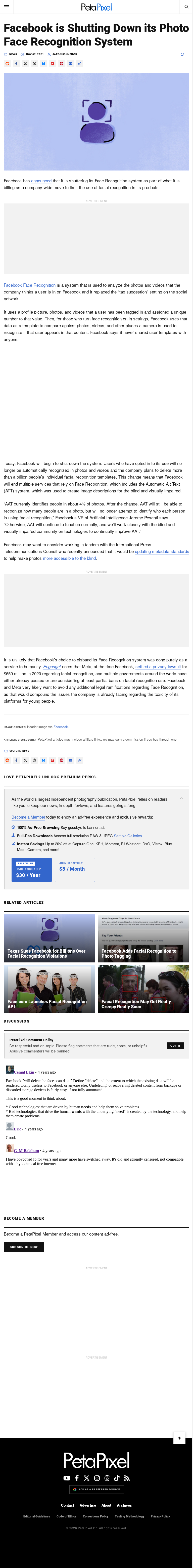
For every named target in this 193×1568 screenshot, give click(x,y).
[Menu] (7, 7)
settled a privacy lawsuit (158, 666)
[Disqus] (96, 1126)
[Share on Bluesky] (43, 63)
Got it (175, 1045)
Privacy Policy (160, 1516)
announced (41, 180)
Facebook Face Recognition (30, 285)
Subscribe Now (24, 1247)
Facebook (61, 726)
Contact (67, 1505)
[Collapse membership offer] (181, 798)
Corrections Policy (95, 1516)
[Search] (186, 7)
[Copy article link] (79, 63)
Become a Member (28, 817)
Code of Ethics (66, 1516)
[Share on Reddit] (7, 63)
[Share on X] (25, 63)
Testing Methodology (129, 1516)
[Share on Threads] (34, 63)
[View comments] (185, 54)
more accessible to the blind (69, 558)
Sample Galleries (128, 835)
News (13, 54)
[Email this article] (70, 63)
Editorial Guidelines (36, 1516)
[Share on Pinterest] (61, 63)
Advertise (88, 1505)
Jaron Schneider (65, 54)
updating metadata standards (162, 551)
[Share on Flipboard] (52, 63)
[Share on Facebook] (16, 63)
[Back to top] (179, 1438)
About (106, 1505)
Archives (124, 1505)
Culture (15, 751)
